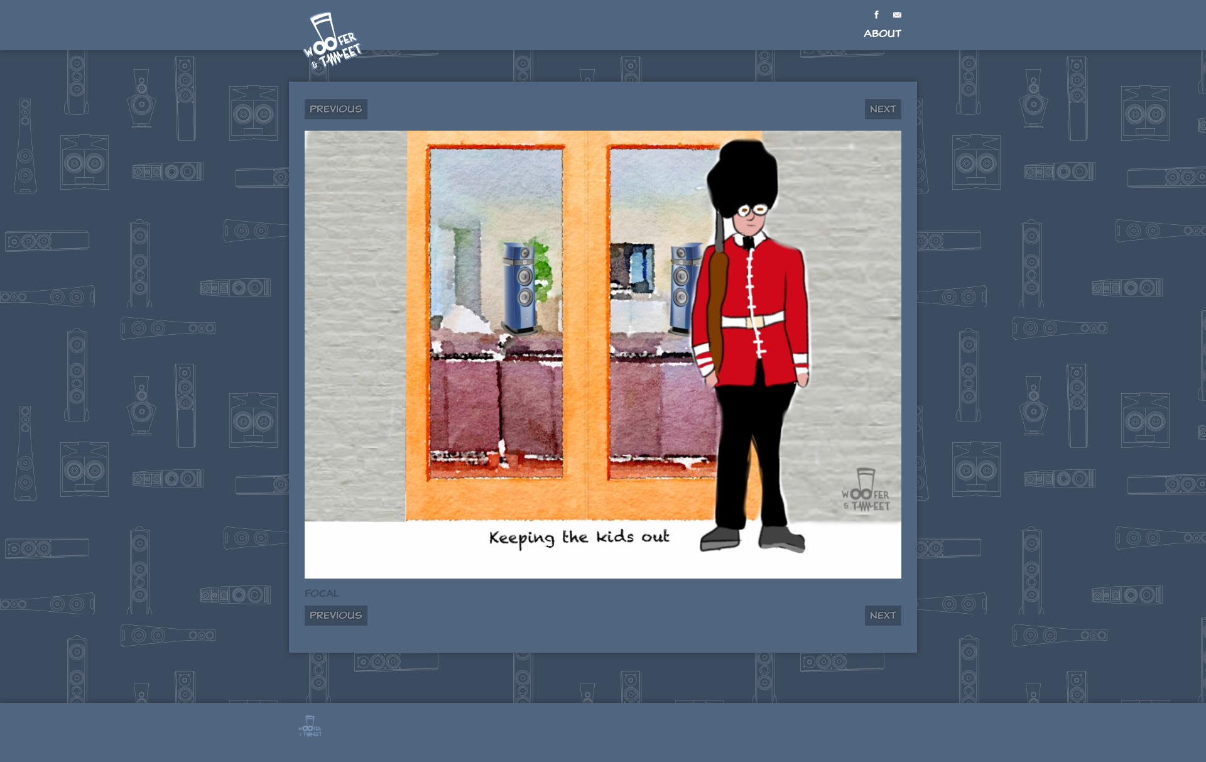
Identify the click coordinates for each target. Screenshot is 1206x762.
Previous (336, 109)
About (882, 33)
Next (883, 109)
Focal (322, 593)
